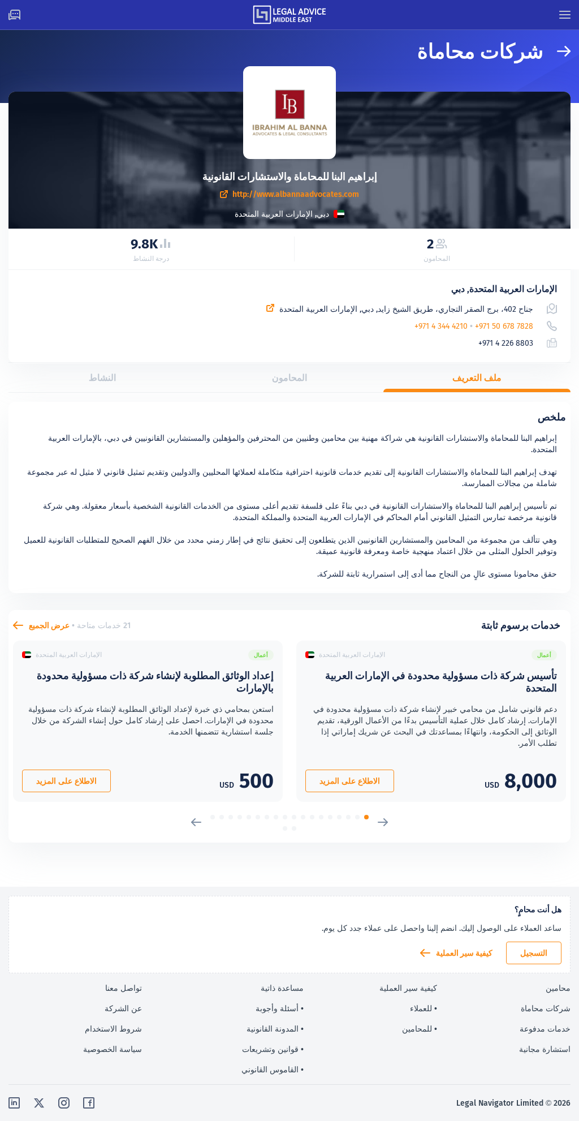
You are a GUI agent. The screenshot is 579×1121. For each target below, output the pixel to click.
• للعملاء (423, 1008)
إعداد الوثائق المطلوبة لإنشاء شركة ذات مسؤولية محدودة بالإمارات (155, 681)
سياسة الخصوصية (112, 1049)
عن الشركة (123, 1008)
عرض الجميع (49, 625)
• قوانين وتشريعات (273, 1049)
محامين (558, 988)
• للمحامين (419, 1028)
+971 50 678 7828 (504, 326)
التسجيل (533, 953)
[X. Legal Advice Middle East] (39, 1103)
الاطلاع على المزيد (349, 780)
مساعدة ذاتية (282, 988)
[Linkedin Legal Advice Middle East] (14, 1103)
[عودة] (557, 51)
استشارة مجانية (545, 1049)
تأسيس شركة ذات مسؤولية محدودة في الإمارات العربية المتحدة (441, 681)
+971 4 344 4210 (441, 326)
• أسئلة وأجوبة (280, 1008)
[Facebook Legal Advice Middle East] (88, 1103)
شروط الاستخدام (113, 1028)
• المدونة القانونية (275, 1028)
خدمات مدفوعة (545, 1028)
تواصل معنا (123, 988)
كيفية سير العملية (464, 953)
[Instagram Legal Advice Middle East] (64, 1103)
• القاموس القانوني (272, 1069)
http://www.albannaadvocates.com (295, 194)
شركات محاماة (546, 1008)
